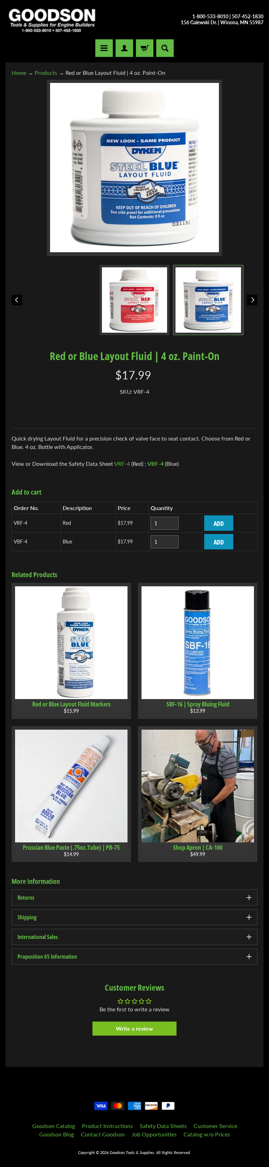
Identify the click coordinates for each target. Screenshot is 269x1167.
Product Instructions (107, 1125)
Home (19, 72)
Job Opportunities (154, 1134)
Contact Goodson (103, 1134)
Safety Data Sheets (163, 1125)
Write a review (134, 1028)
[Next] (252, 300)
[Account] (124, 48)
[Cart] (144, 48)
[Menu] (104, 48)
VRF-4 (122, 463)
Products (46, 72)
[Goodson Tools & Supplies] (52, 20)
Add (219, 523)
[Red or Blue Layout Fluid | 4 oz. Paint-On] (208, 300)
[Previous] (17, 300)
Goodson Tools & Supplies (132, 1152)
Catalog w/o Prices (207, 1134)
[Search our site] (165, 48)
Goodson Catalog (53, 1125)
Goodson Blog (56, 1134)
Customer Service (215, 1125)
